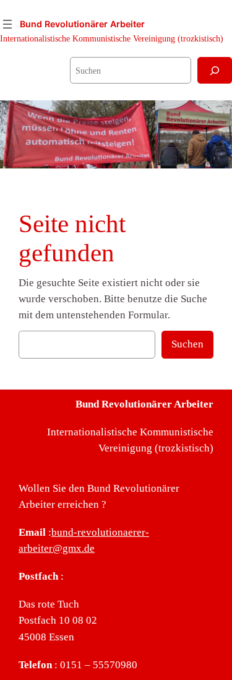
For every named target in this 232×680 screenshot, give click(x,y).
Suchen (187, 344)
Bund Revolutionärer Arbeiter (82, 24)
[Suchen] (214, 70)
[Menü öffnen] (7, 24)
